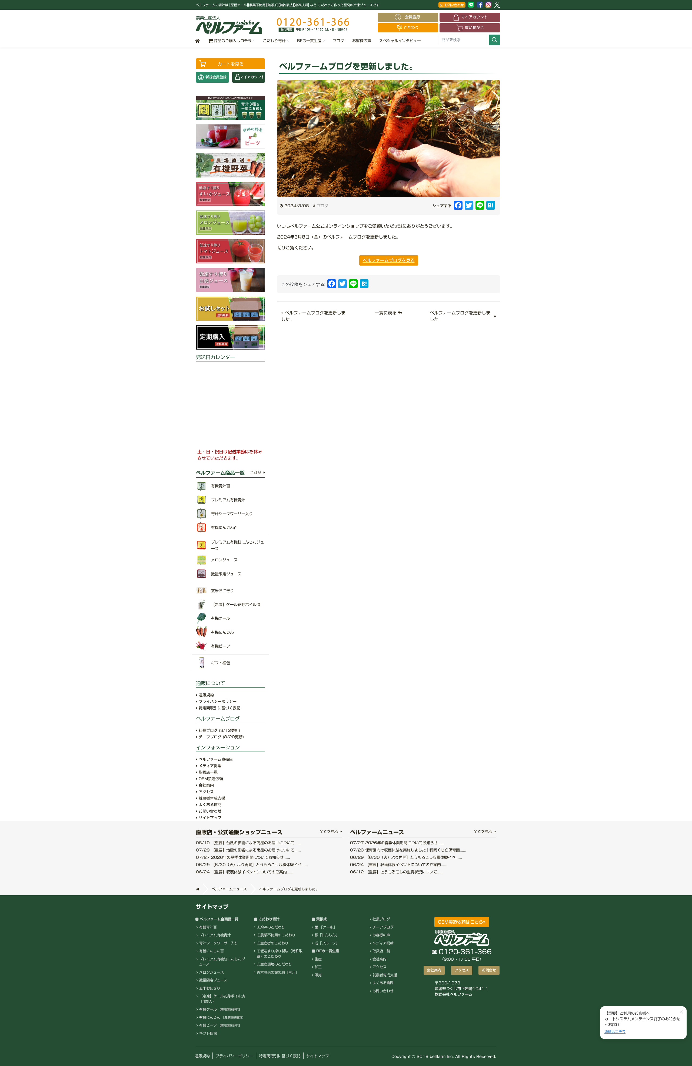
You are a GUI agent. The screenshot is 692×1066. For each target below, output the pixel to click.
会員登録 (414, 17)
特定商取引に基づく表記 (218, 708)
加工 (318, 967)
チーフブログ (220, 737)
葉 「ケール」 (326, 927)
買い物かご (474, 27)
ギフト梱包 (208, 1033)
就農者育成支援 (211, 798)
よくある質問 (209, 805)
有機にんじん (222, 1017)
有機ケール (220, 1009)
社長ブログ (218, 730)
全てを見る (330, 831)
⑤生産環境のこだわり (274, 964)
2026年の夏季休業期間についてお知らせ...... (243, 857)
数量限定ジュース (213, 980)
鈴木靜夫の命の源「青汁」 (278, 972)
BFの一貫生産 (309, 41)
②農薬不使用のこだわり (276, 935)
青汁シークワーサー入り (218, 943)
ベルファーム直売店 (215, 759)
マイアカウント (474, 17)
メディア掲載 (209, 766)
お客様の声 (361, 41)
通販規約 (205, 695)
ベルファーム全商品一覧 (219, 919)
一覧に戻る (386, 313)
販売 (318, 975)
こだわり (411, 27)
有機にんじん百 (211, 951)
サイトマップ (209, 818)
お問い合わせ (453, 4)
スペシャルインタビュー (400, 41)
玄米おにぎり (209, 988)
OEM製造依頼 (210, 779)
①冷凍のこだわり (271, 927)
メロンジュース (211, 972)
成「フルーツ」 (327, 943)
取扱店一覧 (207, 772)
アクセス (205, 792)
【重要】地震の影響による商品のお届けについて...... (248, 850)
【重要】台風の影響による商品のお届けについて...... (248, 843)
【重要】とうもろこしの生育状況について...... (397, 872)
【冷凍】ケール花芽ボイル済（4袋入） (222, 998)
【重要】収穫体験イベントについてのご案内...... (244, 872)
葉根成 (321, 919)
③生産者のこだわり (272, 943)
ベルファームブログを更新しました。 (460, 316)
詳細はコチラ (615, 1032)
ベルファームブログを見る (389, 260)
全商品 (256, 472)
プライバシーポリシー (217, 701)
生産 (318, 959)
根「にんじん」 (327, 935)
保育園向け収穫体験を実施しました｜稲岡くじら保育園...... (408, 850)
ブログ (338, 41)
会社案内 (205, 785)
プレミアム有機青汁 (215, 935)
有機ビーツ (220, 1025)
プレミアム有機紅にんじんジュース (222, 961)
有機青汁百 (208, 927)
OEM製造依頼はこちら (460, 922)
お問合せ (489, 970)
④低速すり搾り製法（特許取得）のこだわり (279, 953)
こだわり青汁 (274, 41)
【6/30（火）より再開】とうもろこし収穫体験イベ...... (252, 865)
